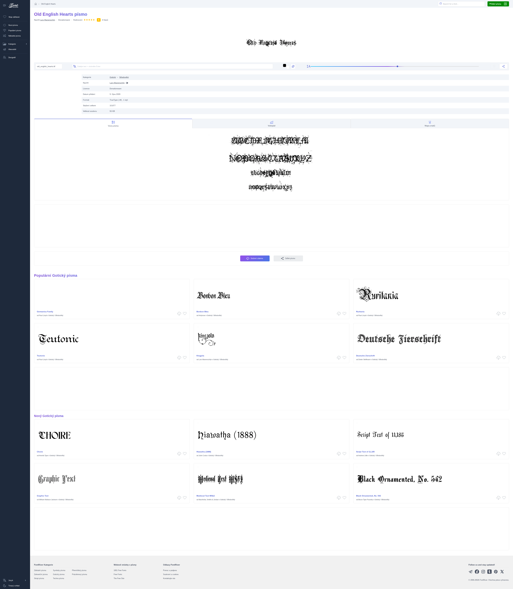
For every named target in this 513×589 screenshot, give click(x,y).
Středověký (124, 77)
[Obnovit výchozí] (494, 66)
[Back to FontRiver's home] (12, 5)
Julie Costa (203, 456)
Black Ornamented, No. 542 (368, 496)
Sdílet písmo (290, 258)
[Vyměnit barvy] (293, 66)
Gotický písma (58, 574)
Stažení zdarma (257, 258)
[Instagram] (483, 573)
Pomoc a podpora (170, 570)
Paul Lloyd (43, 315)
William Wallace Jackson (48, 500)
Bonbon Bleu (203, 312)
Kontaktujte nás (169, 578)
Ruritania (360, 312)
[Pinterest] (496, 573)
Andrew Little (363, 456)
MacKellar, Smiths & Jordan (209, 500)
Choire (40, 452)
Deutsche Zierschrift (365, 356)
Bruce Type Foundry (365, 500)
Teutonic (41, 356)
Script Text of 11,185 (365, 452)
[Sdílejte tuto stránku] (504, 66)
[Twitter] (502, 573)
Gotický (113, 77)
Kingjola (200, 356)
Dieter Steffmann (364, 359)
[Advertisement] (56, 93)
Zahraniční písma (41, 574)
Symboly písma (59, 570)
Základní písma (40, 570)
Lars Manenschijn (47, 20)
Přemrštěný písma (79, 570)
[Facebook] (477, 573)
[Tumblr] (489, 573)
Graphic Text (42, 496)
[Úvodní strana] (35, 3)
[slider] (395, 66)
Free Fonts (118, 574)
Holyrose (202, 315)
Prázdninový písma (79, 574)
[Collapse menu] (4, 5)
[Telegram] (471, 573)
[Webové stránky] (126, 83)
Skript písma (39, 578)
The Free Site (119, 578)
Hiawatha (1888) (204, 452)
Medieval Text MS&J (206, 496)
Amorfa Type (43, 456)
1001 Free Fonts (120, 570)
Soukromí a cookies (171, 574)
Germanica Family (45, 312)
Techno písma (58, 578)
